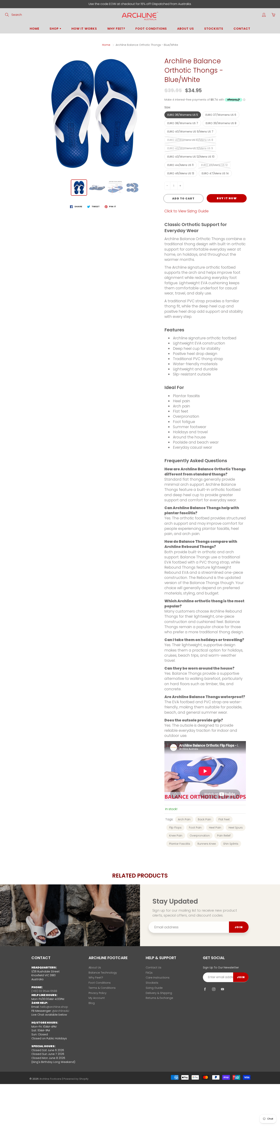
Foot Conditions (151, 28)
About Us (185, 28)
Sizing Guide (154, 988)
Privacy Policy (97, 993)
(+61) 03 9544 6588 (44, 991)
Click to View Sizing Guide (186, 211)
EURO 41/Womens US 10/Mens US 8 (190, 140)
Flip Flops (175, 827)
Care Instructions (158, 977)
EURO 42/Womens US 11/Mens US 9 (190, 148)
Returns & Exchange (159, 998)
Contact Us (153, 967)
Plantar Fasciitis (179, 844)
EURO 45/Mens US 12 (214, 165)
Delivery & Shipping (159, 993)
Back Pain (204, 819)
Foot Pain (195, 827)
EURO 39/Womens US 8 (221, 123)
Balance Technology (103, 973)
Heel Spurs (236, 827)
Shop (55, 28)
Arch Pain (184, 819)
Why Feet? (116, 28)
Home (34, 28)
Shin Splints (230, 844)
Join (239, 927)
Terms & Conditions (102, 988)
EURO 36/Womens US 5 (182, 115)
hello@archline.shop (54, 1007)
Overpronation (200, 835)
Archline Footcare (50, 1079)
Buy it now (227, 198)
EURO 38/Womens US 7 (182, 123)
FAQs (149, 973)
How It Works (84, 28)
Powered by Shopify (75, 1079)
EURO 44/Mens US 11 (180, 165)
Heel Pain (215, 827)
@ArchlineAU (60, 1011)
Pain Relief (223, 835)
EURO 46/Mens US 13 (180, 173)
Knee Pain (175, 835)
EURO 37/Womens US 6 (221, 115)
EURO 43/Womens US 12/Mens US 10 (190, 157)
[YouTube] (222, 989)
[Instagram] (213, 989)
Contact (242, 28)
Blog (92, 1003)
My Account (97, 998)
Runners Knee (207, 844)
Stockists (213, 28)
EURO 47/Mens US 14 (215, 173)
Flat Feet (224, 819)
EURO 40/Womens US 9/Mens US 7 (190, 131)
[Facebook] (205, 989)
